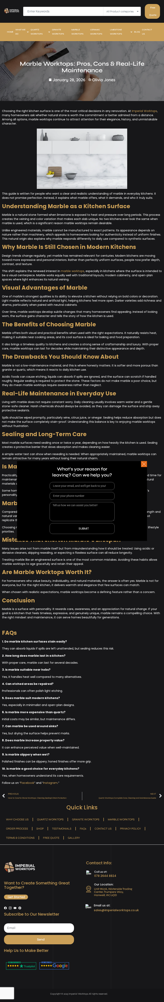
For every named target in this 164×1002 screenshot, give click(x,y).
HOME (10, 32)
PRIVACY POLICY (130, 828)
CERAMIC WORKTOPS (96, 32)
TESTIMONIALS (61, 828)
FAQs (83, 828)
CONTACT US (147, 32)
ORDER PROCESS (17, 828)
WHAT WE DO (20, 32)
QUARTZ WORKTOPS (37, 32)
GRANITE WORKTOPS (58, 32)
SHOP (40, 828)
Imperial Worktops (144, 111)
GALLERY (74, 838)
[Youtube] (15, 908)
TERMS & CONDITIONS (20, 838)
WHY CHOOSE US (17, 819)
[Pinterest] (19, 908)
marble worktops (72, 271)
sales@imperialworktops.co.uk (116, 910)
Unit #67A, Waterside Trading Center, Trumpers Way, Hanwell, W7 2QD (113, 892)
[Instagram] (10, 908)
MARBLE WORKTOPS (77, 32)
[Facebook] (5, 908)
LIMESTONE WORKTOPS (116, 32)
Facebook (27, 783)
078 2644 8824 (105, 876)
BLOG (137, 32)
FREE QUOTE (51, 838)
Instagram (50, 783)
